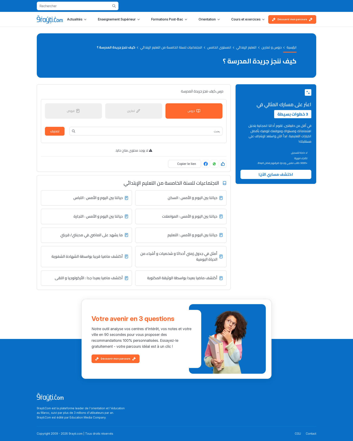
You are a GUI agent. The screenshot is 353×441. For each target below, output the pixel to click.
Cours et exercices (245, 19)
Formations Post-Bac (167, 19)
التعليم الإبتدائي (246, 47)
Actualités (74, 19)
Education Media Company (88, 417)
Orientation (207, 19)
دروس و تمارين (271, 47)
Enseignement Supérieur (117, 19)
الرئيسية (292, 47)
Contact (311, 433)
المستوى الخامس (219, 47)
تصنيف (54, 131)
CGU (298, 433)
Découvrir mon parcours (292, 19)
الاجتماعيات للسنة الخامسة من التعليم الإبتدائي (171, 47)
